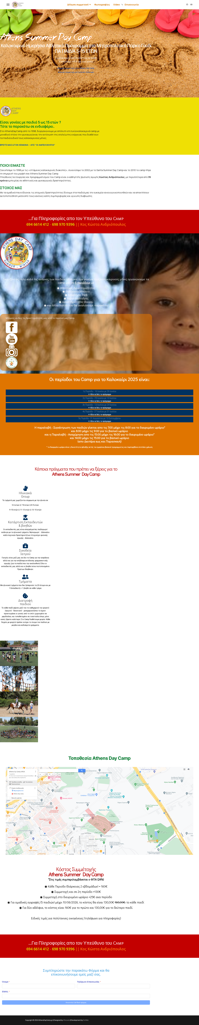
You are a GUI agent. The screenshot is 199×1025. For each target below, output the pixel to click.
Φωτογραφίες (102, 4)
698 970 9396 (63, 224)
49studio (66, 1020)
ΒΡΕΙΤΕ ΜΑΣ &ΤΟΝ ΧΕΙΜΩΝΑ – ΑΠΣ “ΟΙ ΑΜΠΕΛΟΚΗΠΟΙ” (27, 145)
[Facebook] (187, 4)
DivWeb (86, 1020)
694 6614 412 (37, 224)
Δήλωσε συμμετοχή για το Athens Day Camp (76, 68)
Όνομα (6, 982)
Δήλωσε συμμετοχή (78, 4)
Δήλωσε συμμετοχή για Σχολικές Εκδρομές (76, 72)
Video (116, 4)
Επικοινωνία (132, 4)
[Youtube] (191, 4)
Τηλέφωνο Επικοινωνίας (89, 982)
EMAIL (6, 991)
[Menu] (8, 4)
